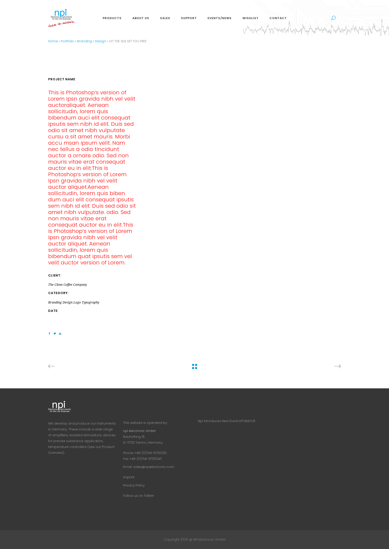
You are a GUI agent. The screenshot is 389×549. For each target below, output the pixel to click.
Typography (90, 302)
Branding (84, 41)
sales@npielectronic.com (153, 467)
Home (53, 41)
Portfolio (67, 41)
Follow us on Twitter (138, 495)
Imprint (128, 477)
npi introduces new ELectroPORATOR (226, 421)
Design (100, 41)
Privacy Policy (134, 485)
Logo (77, 302)
